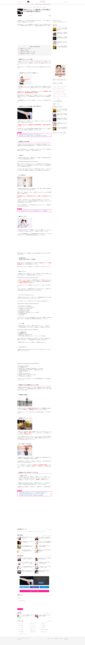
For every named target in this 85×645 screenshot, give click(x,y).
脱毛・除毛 (43, 625)
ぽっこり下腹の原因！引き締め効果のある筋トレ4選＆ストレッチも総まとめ (45, 538)
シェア (41, 582)
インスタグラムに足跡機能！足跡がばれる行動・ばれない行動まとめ (27, 615)
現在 (62, 86)
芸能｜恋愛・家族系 (45, 629)
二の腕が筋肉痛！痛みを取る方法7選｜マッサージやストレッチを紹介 (31, 493)
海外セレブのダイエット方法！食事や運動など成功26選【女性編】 (45, 558)
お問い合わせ (66, 638)
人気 (54, 91)
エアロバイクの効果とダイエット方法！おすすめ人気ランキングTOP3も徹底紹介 (27, 563)
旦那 (54, 96)
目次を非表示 (37, 46)
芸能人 (55, 86)
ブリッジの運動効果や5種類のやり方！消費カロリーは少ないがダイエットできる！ (27, 567)
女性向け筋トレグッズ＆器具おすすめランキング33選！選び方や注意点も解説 (33, 135)
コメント (50, 16)
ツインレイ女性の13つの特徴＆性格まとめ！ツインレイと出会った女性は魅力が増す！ (62, 29)
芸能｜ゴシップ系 (33, 629)
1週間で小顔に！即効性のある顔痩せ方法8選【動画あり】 (45, 550)
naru (57, 35)
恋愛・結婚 (21, 625)
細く (41, 7)
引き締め (38, 7)
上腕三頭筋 (29, 7)
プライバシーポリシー (60, 638)
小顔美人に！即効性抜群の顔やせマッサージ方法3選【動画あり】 (45, 546)
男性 (58, 98)
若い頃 (55, 93)
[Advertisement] (26, 35)
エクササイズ (20, 7)
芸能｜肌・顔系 (33, 631)
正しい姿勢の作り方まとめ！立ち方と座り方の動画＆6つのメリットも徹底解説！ (33, 210)
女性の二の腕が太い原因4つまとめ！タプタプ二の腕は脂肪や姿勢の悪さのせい (33, 492)
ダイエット (25, 7)
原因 (65, 86)
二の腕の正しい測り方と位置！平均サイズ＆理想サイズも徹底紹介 (31, 495)
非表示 (63, 91)
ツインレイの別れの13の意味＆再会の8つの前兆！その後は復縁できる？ (62, 46)
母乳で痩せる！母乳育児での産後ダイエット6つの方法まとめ (45, 571)
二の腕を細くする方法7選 (24, 50)
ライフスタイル (33, 625)
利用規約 (56, 638)
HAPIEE (42, 1)
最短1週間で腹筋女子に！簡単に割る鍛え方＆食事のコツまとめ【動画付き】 (62, 38)
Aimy (39, 560)
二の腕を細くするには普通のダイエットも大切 (27, 51)
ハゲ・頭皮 (21, 627)
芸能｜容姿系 (21, 631)
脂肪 (44, 7)
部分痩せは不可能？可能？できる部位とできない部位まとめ (29, 134)
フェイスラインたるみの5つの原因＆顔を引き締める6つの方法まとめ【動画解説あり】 (45, 542)
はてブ (44, 587)
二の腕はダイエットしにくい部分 (25, 48)
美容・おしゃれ (33, 627)
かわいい (55, 98)
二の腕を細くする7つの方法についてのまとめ (27, 53)
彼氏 (64, 93)
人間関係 (43, 627)
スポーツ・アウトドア (22, 633)
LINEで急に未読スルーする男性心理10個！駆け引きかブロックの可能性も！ (62, 33)
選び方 (58, 93)
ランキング (59, 86)
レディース (58, 96)
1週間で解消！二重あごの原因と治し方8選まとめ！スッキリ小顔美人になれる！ (27, 571)
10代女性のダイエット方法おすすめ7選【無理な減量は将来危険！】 (44, 563)
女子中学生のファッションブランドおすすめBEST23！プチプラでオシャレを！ (62, 42)
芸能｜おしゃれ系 (44, 631)
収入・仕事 (21, 629)
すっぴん (66, 96)
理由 (62, 96)
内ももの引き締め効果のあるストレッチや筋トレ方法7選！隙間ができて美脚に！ (27, 546)
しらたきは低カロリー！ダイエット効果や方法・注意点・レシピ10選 (45, 567)
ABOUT (49, 638)
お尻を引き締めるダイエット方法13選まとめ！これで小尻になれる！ (27, 542)
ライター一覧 (52, 638)
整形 (57, 91)
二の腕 (34, 7)
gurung (32, 15)
